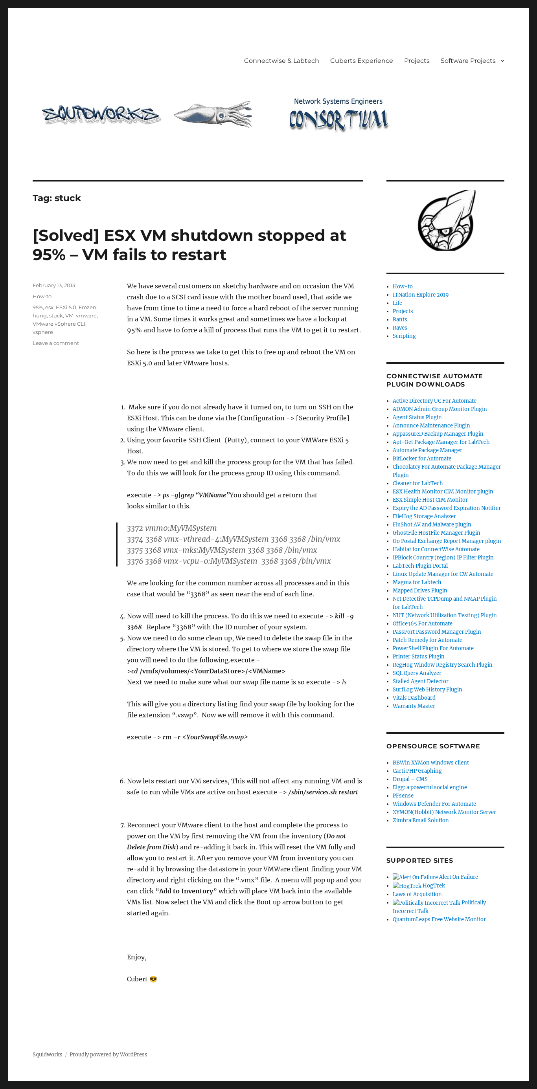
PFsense (403, 795)
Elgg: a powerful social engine (430, 787)
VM (69, 315)
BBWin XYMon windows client (431, 762)
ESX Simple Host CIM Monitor (430, 500)
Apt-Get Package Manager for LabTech (441, 442)
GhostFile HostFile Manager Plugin (436, 533)
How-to (42, 296)
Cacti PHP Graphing (417, 771)
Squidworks (48, 1054)
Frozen (87, 307)
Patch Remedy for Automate (427, 640)
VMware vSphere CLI (59, 324)
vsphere (43, 332)
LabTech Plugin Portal (420, 566)
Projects (417, 60)
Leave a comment (56, 343)
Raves (400, 327)
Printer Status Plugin (419, 656)
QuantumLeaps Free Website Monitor (439, 919)
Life (397, 303)
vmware (86, 315)
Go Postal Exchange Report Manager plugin (447, 541)
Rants (400, 319)
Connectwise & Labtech (281, 60)
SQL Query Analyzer (417, 673)
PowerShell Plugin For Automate (433, 648)
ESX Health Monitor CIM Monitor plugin (443, 491)
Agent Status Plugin (417, 417)
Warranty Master (414, 706)
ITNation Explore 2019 (421, 295)
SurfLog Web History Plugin (427, 689)
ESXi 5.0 (66, 307)
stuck (56, 315)
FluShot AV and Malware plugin (432, 524)
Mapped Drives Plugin (420, 590)
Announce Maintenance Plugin (431, 425)
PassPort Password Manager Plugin (437, 632)
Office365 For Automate (422, 623)
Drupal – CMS (410, 779)
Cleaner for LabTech (418, 483)
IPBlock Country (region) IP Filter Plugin (443, 557)
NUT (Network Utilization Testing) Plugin (445, 615)
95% (38, 307)
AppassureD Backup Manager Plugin (438, 434)
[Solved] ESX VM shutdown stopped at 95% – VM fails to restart (189, 245)
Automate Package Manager (427, 450)
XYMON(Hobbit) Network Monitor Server (444, 812)
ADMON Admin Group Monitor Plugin (440, 409)
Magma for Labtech (417, 582)
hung (40, 315)
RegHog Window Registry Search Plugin (443, 665)
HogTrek (433, 885)
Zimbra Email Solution (421, 820)
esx (49, 307)
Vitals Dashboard (414, 698)
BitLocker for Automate (422, 458)
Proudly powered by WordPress (108, 1054)
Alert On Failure (458, 877)
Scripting (404, 336)
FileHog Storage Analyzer (424, 516)
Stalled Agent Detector (421, 681)
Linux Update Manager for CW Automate (443, 574)
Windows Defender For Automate (434, 804)
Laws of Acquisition (417, 894)
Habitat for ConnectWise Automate (436, 549)
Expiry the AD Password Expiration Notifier (447, 508)
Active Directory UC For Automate (434, 401)
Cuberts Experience (361, 60)
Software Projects (468, 60)
